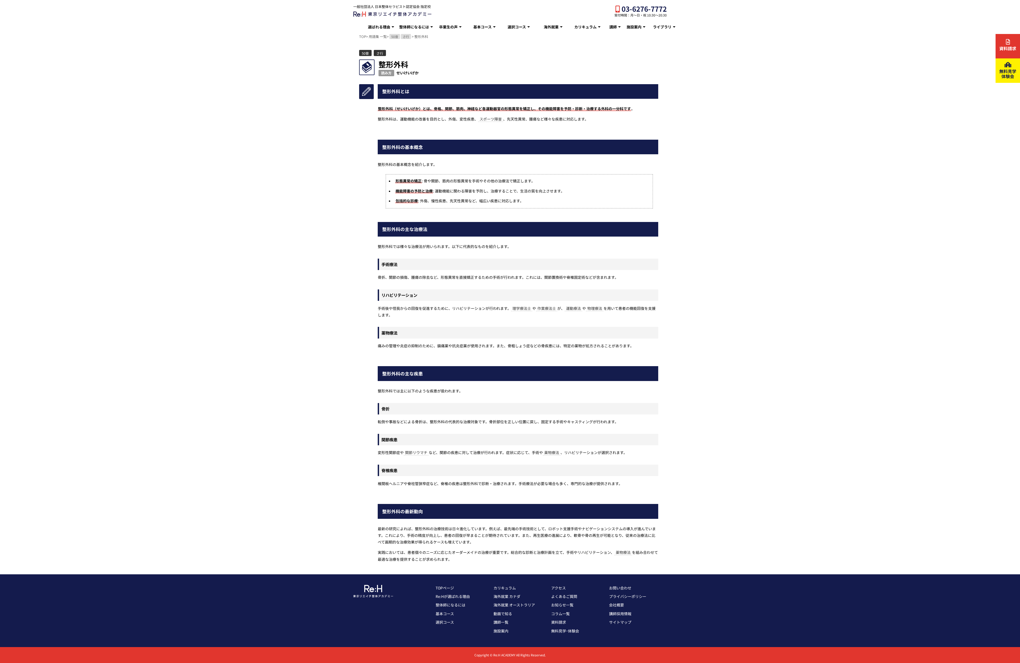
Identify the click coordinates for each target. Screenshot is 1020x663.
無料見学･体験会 (565, 631)
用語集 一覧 (378, 36)
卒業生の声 (448, 26)
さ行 (406, 36)
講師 (613, 26)
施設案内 (634, 26)
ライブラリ (662, 26)
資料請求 (558, 622)
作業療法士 (546, 308)
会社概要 (616, 605)
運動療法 (573, 308)
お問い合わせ (620, 588)
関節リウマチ (416, 452)
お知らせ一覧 (562, 605)
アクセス (558, 588)
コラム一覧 (560, 613)
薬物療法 (551, 452)
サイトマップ (620, 622)
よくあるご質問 (564, 596)
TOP (362, 36)
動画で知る (503, 613)
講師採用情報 (620, 613)
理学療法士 (521, 308)
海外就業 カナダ (507, 596)
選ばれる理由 (379, 26)
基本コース (482, 26)
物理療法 (594, 308)
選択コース (517, 26)
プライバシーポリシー (627, 596)
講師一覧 (501, 622)
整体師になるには (414, 26)
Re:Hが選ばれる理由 (453, 596)
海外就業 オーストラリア (514, 605)
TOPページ (445, 588)
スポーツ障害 (490, 119)
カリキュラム (585, 26)
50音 (394, 36)
